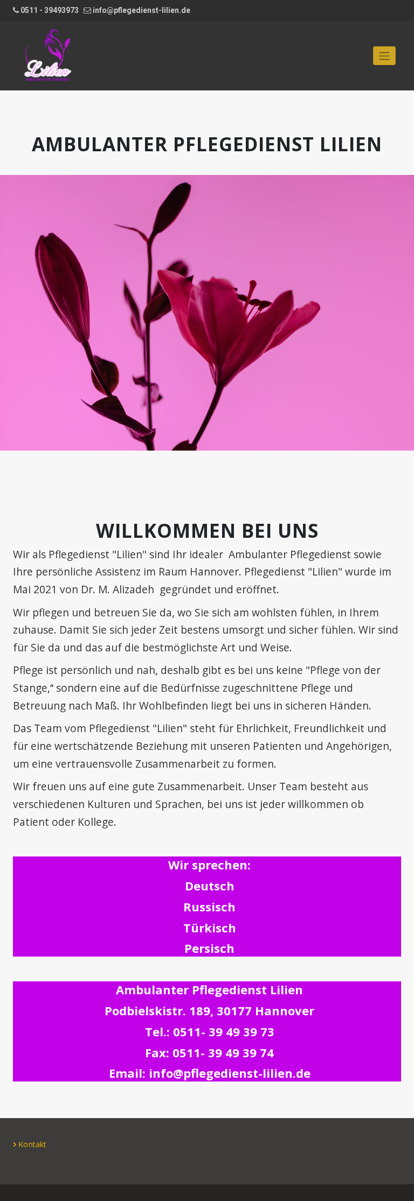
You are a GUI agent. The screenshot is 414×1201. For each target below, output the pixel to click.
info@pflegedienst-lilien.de (141, 10)
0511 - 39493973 (49, 10)
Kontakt (32, 1144)
